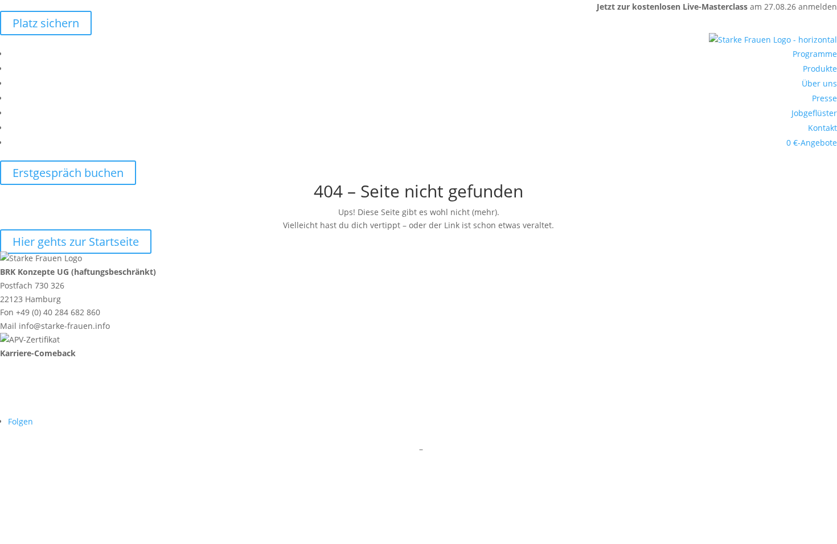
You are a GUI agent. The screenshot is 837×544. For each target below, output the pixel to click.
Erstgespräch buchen (68, 172)
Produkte (820, 68)
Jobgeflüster (814, 113)
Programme (815, 53)
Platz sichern (46, 23)
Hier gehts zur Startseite (76, 241)
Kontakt (822, 127)
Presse (824, 98)
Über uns (819, 83)
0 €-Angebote (811, 142)
